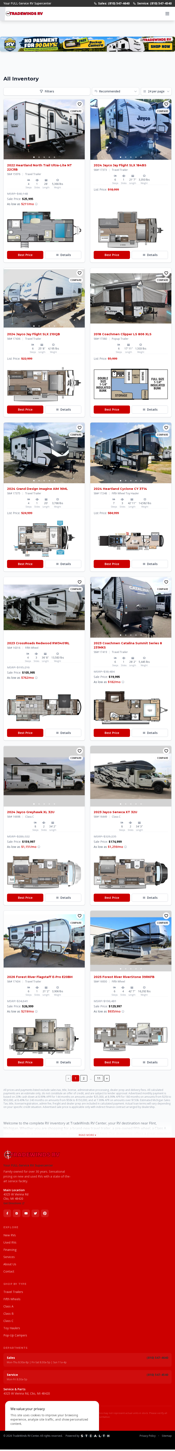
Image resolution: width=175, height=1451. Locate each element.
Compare (75, 111)
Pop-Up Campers (15, 1335)
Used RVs (9, 1242)
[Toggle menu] (167, 13)
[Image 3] (44, 157)
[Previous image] (7, 129)
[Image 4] (49, 157)
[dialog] (52, 1423)
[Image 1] (33, 157)
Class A (8, 1306)
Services (9, 1257)
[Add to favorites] (79, 104)
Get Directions (12, 1203)
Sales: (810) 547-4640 (114, 3)
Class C (8, 1321)
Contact (8, 1271)
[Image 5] (54, 157)
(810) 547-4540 (157, 1375)
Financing (9, 1250)
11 (99, 1078)
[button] (44, 229)
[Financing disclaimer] (36, 204)
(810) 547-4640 (157, 1358)
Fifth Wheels (11, 1299)
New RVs (9, 1235)
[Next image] (81, 129)
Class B (8, 1314)
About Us (9, 1264)
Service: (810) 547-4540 (154, 3)
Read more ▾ (87, 1135)
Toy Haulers (11, 1328)
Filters (49, 91)
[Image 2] (39, 157)
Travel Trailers (13, 1292)
